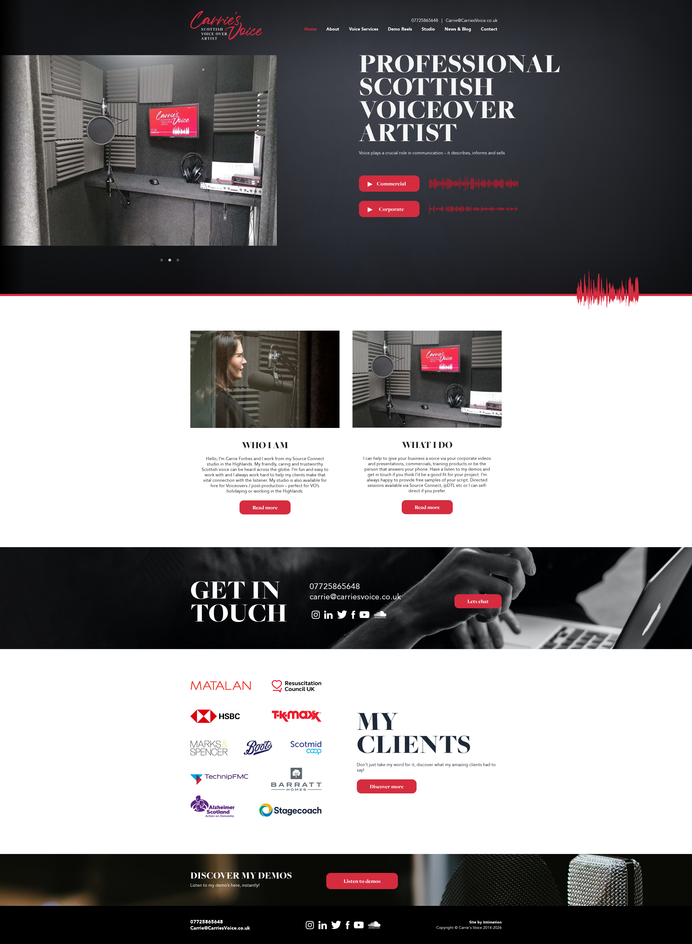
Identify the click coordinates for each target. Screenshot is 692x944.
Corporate (386, 209)
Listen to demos (362, 919)
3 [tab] (179, 299)
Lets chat (478, 640)
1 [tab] (162, 299)
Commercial (387, 184)
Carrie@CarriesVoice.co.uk (471, 20)
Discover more (387, 825)
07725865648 (424, 20)
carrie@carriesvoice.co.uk (355, 635)
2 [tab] (171, 299)
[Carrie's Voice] (226, 25)
